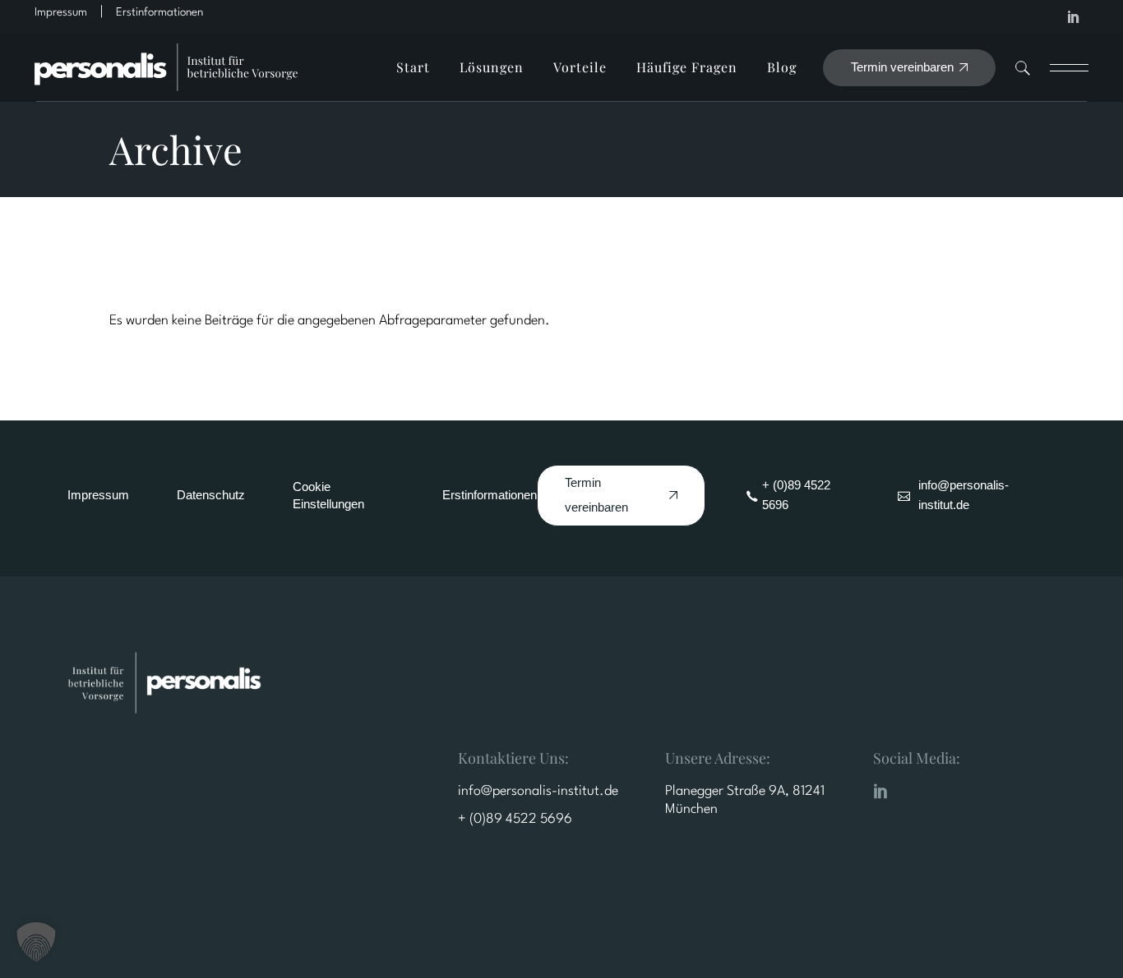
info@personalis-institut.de (538, 791)
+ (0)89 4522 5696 (515, 819)
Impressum (98, 495)
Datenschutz (211, 495)
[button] (36, 942)
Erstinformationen (489, 495)
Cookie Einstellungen (328, 496)
